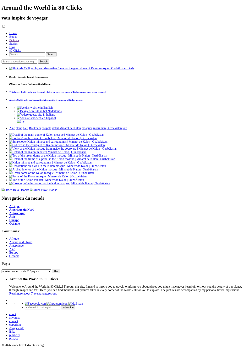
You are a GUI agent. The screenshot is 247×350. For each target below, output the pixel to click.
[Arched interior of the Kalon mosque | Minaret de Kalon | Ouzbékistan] (53, 169)
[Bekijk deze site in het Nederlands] (39, 111)
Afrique (14, 238)
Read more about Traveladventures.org (33, 293)
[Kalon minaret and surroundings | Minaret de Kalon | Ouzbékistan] (50, 162)
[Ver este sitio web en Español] (36, 118)
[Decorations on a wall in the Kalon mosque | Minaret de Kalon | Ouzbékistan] (57, 166)
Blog (12, 47)
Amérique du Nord (20, 242)
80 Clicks (15, 50)
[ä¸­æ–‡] (22, 121)
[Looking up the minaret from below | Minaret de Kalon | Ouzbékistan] (53, 138)
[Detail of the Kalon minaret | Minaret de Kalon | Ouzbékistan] (47, 152)
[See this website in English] (35, 107)
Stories (13, 43)
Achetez (46, 100)
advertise (14, 317)
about (12, 314)
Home (13, 33)
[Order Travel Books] (29, 190)
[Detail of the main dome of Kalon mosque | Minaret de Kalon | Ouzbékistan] (56, 134)
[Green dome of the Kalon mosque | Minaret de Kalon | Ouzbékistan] (52, 173)
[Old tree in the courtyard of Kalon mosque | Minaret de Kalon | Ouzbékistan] (57, 145)
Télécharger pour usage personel (57, 92)
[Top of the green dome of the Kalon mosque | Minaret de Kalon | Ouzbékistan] (58, 155)
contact (13, 321)
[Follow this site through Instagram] (57, 303)
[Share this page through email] (75, 303)
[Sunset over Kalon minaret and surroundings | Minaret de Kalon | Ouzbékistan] (58, 141)
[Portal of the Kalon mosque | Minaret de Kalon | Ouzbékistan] (48, 176)
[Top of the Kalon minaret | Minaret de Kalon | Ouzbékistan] (46, 179)
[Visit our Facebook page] (35, 303)
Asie (12, 249)
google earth (16, 328)
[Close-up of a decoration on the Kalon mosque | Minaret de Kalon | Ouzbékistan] (59, 183)
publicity (14, 335)
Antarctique (16, 245)
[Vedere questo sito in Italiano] (36, 114)
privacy (13, 338)
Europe (13, 252)
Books (13, 36)
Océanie (14, 256)
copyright (15, 324)
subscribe (68, 307)
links (12, 331)
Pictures (14, 40)
